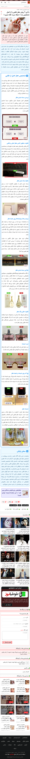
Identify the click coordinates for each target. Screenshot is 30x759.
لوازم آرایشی (25, 505)
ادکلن (19, 505)
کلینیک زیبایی (26, 672)
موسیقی (18, 741)
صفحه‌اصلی (23, 2)
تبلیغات (10, 745)
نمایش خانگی (26, 741)
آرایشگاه (26, 7)
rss (14, 745)
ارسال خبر (7, 509)
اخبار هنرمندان (17, 738)
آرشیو (26, 745)
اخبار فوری (20, 745)
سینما (10, 738)
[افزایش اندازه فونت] (1, 11)
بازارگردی (3, 741)
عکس (8, 741)
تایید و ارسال (8, 642)
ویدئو (13, 741)
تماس (4, 745)
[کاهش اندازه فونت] (1, 14)
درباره (15, 748)
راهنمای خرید (13, 505)
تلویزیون (4, 738)
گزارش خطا (15, 509)
